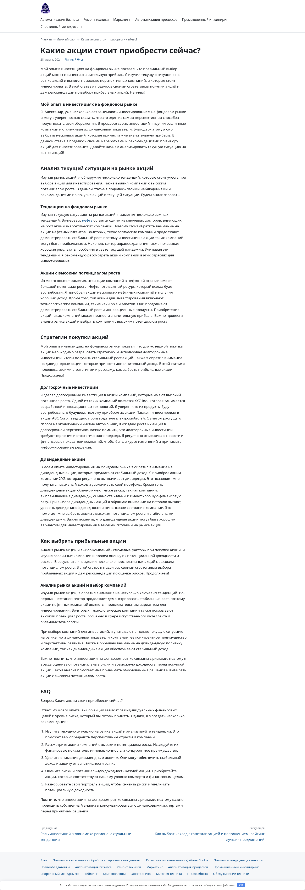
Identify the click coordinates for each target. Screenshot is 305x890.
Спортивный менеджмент (61, 26)
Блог (43, 860)
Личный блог (66, 39)
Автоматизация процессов (156, 19)
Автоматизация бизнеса (59, 19)
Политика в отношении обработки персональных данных (97, 860)
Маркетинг (122, 19)
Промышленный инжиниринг (206, 19)
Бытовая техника (169, 874)
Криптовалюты (114, 874)
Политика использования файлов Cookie (177, 860)
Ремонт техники (96, 19)
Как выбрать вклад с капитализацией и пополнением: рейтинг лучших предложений (210, 834)
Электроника (141, 874)
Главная (46, 39)
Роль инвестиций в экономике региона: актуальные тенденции (85, 834)
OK (241, 885)
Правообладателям (55, 867)
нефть (87, 220)
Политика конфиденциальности (238, 860)
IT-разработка (197, 874)
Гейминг (91, 874)
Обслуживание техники (231, 874)
